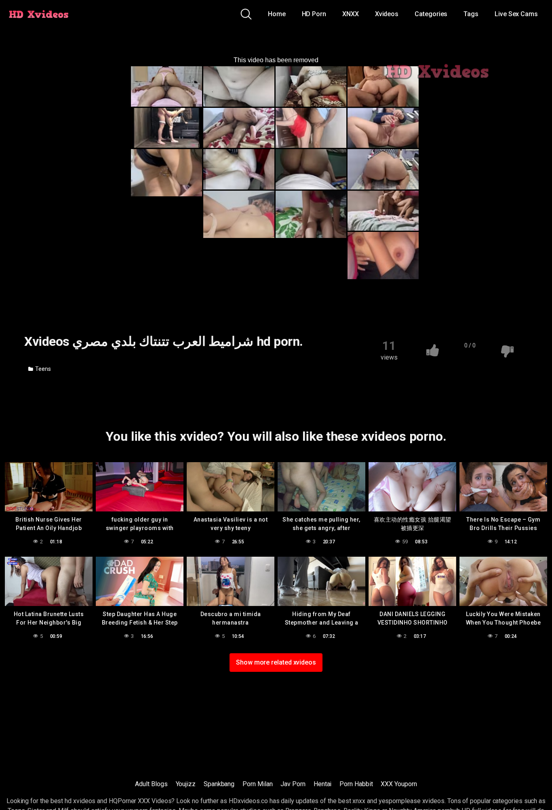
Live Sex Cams (516, 14)
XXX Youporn (399, 784)
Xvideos (386, 14)
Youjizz (186, 784)
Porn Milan (257, 784)
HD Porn (314, 14)
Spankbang (219, 784)
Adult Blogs (151, 784)
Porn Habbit (356, 784)
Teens (42, 369)
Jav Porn (292, 784)
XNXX (350, 14)
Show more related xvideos (276, 662)
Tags (471, 14)
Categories (431, 14)
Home (277, 14)
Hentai (323, 784)
